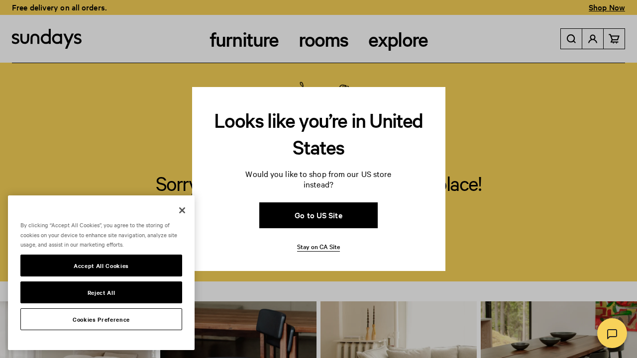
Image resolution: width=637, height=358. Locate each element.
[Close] (182, 210)
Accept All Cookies (101, 265)
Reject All (101, 292)
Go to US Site (318, 214)
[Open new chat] (612, 333)
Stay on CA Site (318, 246)
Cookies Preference (101, 319)
